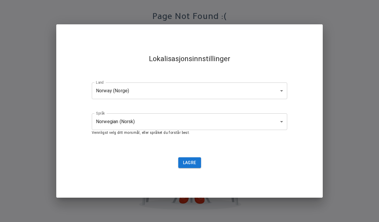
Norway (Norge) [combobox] (112, 90)
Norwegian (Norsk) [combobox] (115, 121)
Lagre (189, 162)
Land (100, 82)
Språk (100, 113)
